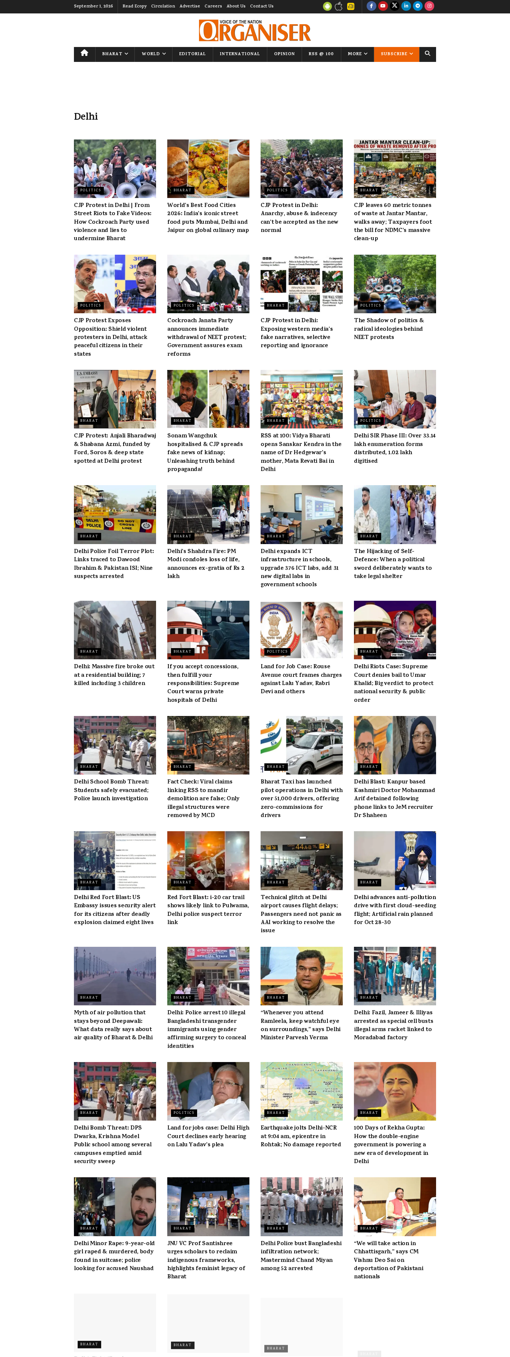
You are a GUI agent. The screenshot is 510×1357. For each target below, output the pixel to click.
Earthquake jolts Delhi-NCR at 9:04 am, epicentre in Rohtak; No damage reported (301, 1137)
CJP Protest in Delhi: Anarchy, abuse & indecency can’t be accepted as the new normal (299, 218)
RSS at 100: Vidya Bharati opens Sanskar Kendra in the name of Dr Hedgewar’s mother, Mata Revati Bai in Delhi (301, 453)
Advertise (190, 6)
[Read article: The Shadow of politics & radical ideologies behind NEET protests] (395, 284)
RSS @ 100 (321, 54)
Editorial (192, 54)
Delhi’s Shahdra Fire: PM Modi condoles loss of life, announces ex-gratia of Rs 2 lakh (205, 564)
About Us (236, 6)
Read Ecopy (134, 6)
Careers (213, 6)
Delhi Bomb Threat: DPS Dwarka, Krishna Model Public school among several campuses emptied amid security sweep (112, 1145)
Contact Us (262, 6)
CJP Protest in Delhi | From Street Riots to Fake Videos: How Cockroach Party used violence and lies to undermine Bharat (113, 222)
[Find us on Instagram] (429, 6)
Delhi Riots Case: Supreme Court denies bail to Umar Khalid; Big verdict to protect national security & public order (393, 684)
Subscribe (394, 54)
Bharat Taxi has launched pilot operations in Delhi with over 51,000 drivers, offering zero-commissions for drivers (301, 799)
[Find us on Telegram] (418, 6)
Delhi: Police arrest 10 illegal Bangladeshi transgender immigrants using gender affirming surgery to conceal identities (206, 1030)
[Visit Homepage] (255, 30)
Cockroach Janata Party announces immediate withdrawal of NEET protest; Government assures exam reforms (206, 337)
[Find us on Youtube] (383, 6)
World (151, 54)
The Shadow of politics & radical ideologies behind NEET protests (389, 329)
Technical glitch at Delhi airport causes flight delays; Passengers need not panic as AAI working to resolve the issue (301, 914)
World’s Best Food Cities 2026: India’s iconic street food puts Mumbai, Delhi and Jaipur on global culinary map (208, 218)
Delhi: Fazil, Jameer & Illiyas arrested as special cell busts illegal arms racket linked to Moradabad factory (393, 1025)
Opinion (284, 54)
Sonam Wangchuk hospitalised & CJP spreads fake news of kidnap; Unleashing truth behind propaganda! (205, 453)
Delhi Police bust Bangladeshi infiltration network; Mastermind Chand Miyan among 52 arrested (301, 1256)
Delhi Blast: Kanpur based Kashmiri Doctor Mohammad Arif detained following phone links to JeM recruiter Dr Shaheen (394, 799)
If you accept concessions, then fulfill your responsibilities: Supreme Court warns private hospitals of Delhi (203, 684)
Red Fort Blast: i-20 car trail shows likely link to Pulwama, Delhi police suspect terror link (208, 910)
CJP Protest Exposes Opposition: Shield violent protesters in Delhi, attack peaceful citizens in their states (110, 337)
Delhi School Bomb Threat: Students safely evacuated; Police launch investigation (111, 791)
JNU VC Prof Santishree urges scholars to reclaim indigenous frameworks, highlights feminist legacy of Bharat (206, 1260)
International (240, 54)
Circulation (163, 6)
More (355, 54)
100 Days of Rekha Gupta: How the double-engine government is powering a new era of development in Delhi (391, 1145)
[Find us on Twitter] (394, 6)
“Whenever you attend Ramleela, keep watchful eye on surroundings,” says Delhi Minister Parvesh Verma (300, 1025)
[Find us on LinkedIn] (406, 6)
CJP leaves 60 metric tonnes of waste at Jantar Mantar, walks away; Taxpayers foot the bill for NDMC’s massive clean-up (393, 222)
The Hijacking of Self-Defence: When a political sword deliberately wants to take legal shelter (393, 564)
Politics (90, 190)
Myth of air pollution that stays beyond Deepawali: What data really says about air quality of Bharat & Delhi (113, 1025)
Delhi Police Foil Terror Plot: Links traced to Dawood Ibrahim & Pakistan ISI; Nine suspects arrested (114, 564)
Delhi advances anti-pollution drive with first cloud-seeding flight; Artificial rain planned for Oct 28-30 (395, 910)
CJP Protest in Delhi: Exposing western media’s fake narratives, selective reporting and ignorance (297, 333)
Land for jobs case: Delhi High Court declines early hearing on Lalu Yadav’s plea (208, 1137)
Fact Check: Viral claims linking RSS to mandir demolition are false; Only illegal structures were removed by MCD (203, 799)
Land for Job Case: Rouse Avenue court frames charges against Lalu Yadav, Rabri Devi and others (301, 679)
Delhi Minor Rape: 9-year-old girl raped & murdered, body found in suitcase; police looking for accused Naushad (114, 1256)
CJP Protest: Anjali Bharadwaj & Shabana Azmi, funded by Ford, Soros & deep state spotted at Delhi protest (115, 448)
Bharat (112, 54)
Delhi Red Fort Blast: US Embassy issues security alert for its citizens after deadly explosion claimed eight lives (115, 910)
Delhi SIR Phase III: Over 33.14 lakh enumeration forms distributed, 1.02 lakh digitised (395, 448)
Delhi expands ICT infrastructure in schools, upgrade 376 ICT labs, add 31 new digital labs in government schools (300, 568)
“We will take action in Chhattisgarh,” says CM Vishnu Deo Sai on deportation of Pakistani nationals (388, 1260)
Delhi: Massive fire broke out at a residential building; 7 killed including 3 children (114, 675)
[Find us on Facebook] (371, 6)
